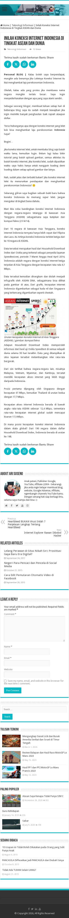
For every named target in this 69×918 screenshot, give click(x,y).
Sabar (25, 820)
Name (8, 646)
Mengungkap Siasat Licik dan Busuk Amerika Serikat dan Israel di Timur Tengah (41, 739)
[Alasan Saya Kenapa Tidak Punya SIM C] (11, 801)
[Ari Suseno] (34, 9)
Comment (10, 614)
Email (7, 658)
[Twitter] (32, 909)
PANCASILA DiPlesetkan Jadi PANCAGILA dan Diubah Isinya (33, 860)
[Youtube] (39, 909)
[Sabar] (11, 824)
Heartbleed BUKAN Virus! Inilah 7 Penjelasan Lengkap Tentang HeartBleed (26, 523)
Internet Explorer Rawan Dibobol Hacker (42, 533)
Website (8, 669)
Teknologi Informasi (22, 25)
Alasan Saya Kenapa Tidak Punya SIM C (42, 796)
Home (6, 25)
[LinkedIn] (36, 909)
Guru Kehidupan (10, 811)
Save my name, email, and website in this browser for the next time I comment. (34, 682)
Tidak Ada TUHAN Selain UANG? (19, 870)
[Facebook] (29, 909)
